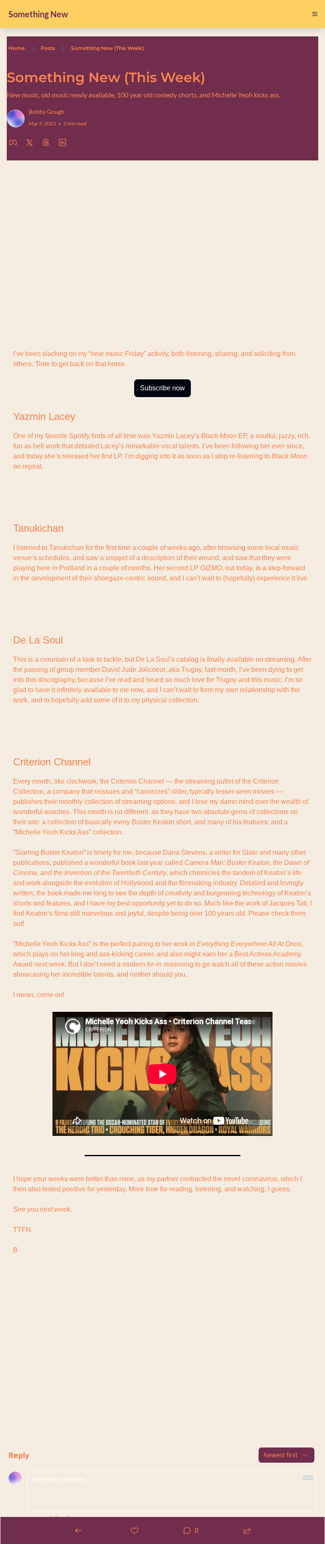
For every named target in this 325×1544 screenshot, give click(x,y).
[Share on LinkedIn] (62, 142)
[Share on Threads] (46, 142)
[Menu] (314, 14)
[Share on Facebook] (13, 142)
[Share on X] (29, 142)
